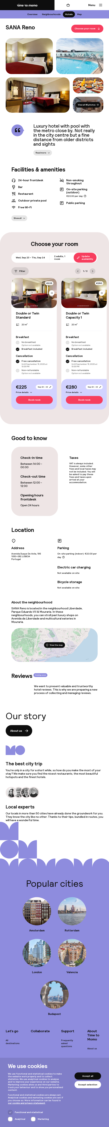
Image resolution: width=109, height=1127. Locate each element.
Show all (18, 218)
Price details (22, 392)
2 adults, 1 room (59, 257)
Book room (34, 400)
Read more (41, 152)
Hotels (69, 14)
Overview (32, 14)
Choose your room (85, 28)
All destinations (12, 1042)
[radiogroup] (34, 346)
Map (79, 14)
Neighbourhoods (51, 14)
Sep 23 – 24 (43, 387)
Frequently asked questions (67, 1043)
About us (16, 731)
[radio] (17, 342)
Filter (22, 271)
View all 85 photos (87, 104)
